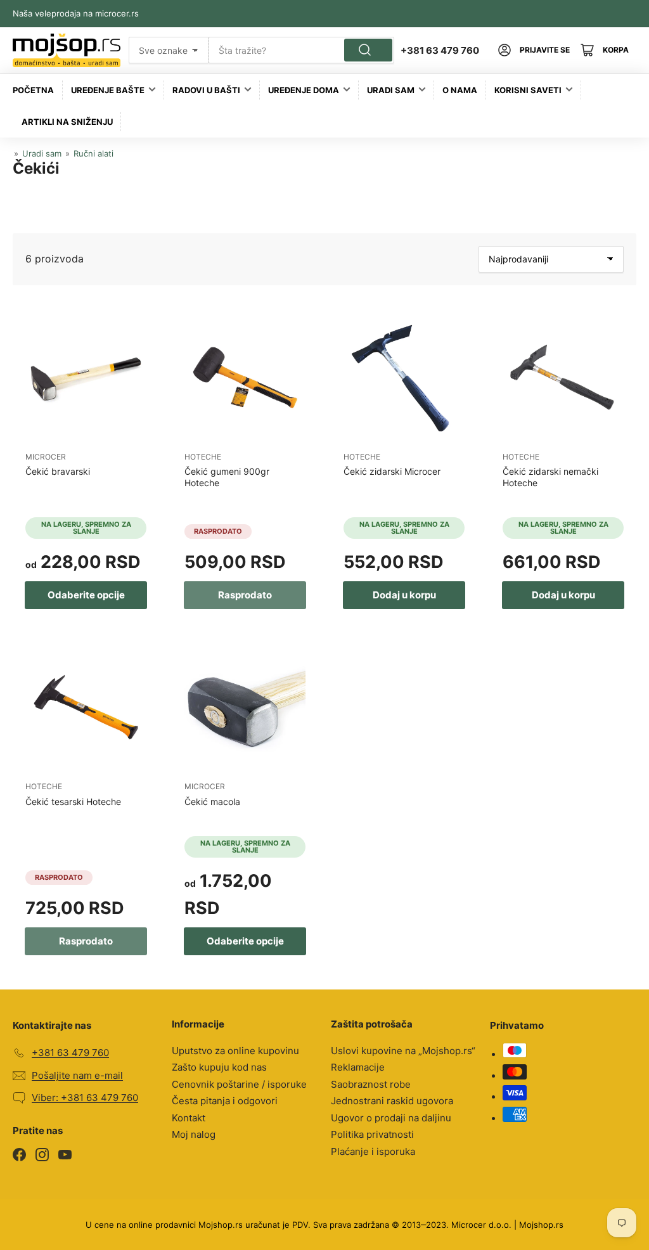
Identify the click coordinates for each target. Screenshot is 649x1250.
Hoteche (202, 456)
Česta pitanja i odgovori (225, 1101)
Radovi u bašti (206, 90)
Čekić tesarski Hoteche (73, 801)
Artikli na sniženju (67, 122)
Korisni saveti (528, 90)
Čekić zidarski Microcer (392, 471)
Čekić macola (212, 801)
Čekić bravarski (57, 471)
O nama (459, 90)
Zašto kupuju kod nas (219, 1067)
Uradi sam (390, 90)
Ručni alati (93, 153)
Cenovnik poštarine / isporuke (239, 1084)
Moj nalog (193, 1134)
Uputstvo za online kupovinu (235, 1051)
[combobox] (301, 50)
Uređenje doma (303, 90)
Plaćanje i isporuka (373, 1151)
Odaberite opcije (86, 595)
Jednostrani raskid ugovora (392, 1101)
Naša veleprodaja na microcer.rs (76, 13)
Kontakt (188, 1118)
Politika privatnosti (372, 1134)
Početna (33, 90)
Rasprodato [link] (245, 595)
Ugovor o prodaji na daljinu (391, 1118)
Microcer (45, 456)
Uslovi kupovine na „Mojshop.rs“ (403, 1051)
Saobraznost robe (371, 1084)
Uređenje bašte (108, 90)
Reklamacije (358, 1067)
